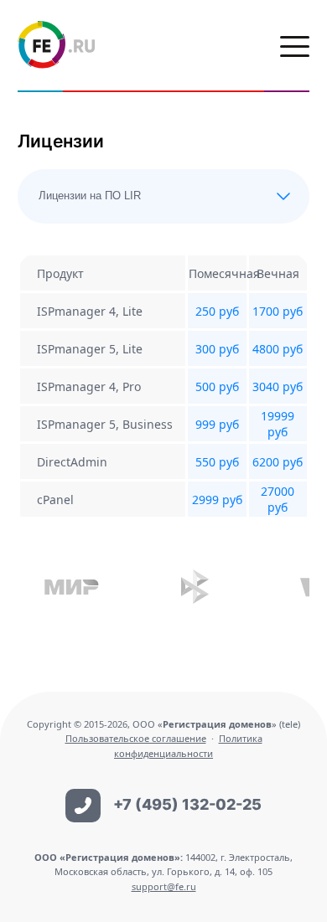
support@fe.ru (164, 886)
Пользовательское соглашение (135, 738)
